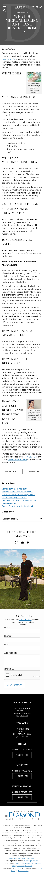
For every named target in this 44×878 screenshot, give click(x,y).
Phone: (8, 636)
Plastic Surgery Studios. (30, 861)
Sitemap (19, 863)
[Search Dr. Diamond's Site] (4, 10)
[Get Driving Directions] (37, 7)
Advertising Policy (29, 863)
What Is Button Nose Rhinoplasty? (17, 491)
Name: (7, 627)
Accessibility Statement (24, 866)
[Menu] (5, 5)
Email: (7, 644)
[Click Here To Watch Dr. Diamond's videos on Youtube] (22, 542)
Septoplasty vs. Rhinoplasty (14, 489)
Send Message (14, 685)
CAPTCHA (9, 669)
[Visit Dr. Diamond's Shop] (33, 7)
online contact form (17, 459)
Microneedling (8, 59)
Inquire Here (22, 755)
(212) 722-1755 (22, 736)
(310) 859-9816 (30, 457)
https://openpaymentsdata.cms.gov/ (22, 858)
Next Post (34, 471)
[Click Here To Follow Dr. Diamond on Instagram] (16, 542)
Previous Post (12, 471)
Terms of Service (23, 871)
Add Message (10, 653)
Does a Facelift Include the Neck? (17, 506)
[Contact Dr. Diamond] (40, 7)
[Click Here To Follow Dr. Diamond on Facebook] (28, 542)
